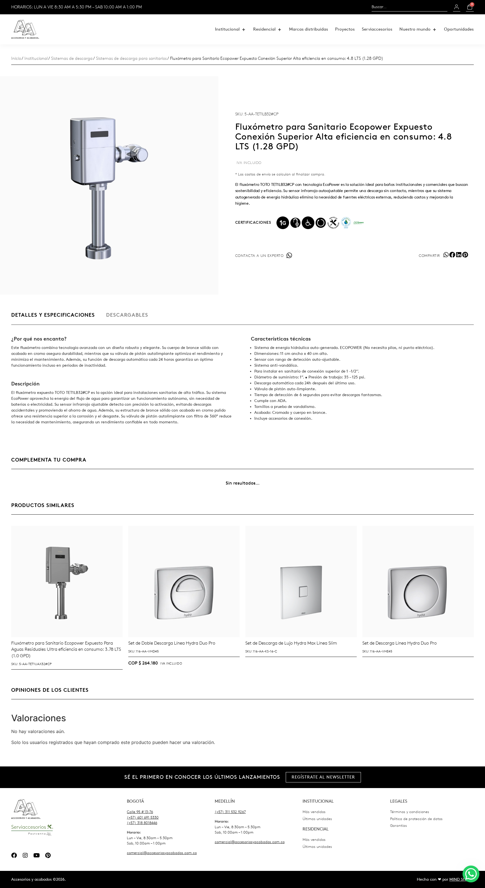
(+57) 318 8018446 (142, 823)
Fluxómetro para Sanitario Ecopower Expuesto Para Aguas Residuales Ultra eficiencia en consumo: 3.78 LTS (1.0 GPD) (66, 649)
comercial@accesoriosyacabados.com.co (162, 853)
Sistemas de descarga (72, 58)
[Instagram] (25, 855)
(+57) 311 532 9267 (230, 812)
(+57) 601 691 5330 (143, 817)
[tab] (53, 318)
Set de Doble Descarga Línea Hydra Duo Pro (171, 643)
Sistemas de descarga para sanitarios (131, 58)
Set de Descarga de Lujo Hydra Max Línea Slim (291, 643)
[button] (230, 29)
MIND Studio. (461, 879)
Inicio (16, 58)
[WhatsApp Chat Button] (471, 874)
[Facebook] (14, 855)
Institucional (36, 58)
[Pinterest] (48, 855)
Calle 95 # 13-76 (140, 812)
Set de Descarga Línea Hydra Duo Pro (399, 643)
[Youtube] (36, 855)
